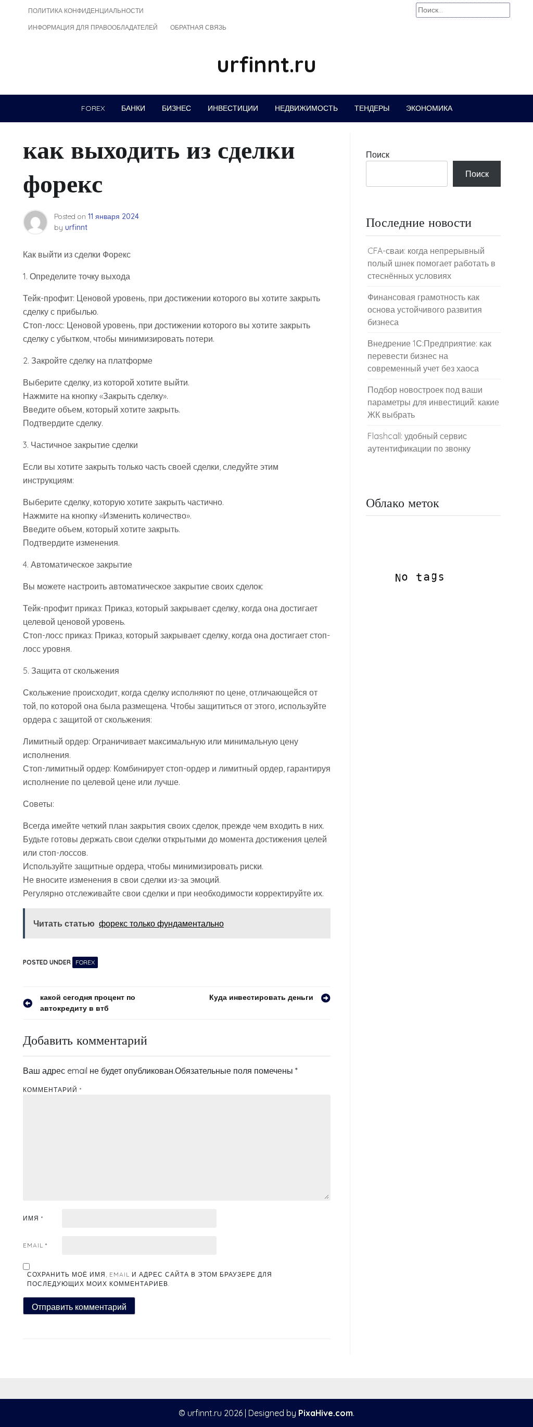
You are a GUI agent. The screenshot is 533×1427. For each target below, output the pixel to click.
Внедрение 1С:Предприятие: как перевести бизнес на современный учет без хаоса (429, 356)
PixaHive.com (325, 1413)
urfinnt (76, 227)
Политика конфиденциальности (86, 11)
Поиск (377, 154)
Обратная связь (198, 27)
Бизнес (176, 108)
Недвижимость (306, 108)
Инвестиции (233, 108)
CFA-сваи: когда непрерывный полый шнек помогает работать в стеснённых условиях (431, 263)
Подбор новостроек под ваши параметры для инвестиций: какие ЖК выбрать (433, 402)
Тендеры (371, 108)
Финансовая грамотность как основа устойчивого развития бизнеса (424, 309)
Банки (133, 108)
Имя (33, 1218)
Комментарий (52, 1090)
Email (35, 1245)
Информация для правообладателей (93, 27)
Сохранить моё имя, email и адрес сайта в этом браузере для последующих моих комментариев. (149, 1279)
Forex (93, 108)
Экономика (429, 108)
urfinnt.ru (266, 64)
